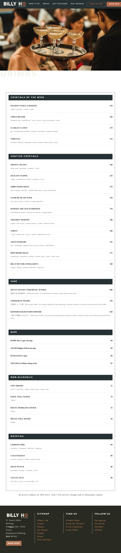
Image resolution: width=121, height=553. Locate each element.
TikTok (98, 530)
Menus (46, 4)
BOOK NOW (14, 543)
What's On (42, 520)
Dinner (40, 527)
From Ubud (72, 530)
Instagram (100, 520)
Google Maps (73, 520)
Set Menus (42, 530)
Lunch (40, 523)
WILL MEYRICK (77, 4)
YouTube (99, 527)
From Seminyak (74, 527)
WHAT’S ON (34, 4)
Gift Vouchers (44, 540)
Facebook (100, 523)
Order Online (96, 4)
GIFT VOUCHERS (60, 4)
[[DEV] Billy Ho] (15, 4)
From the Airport (75, 523)
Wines (40, 536)
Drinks (40, 533)
